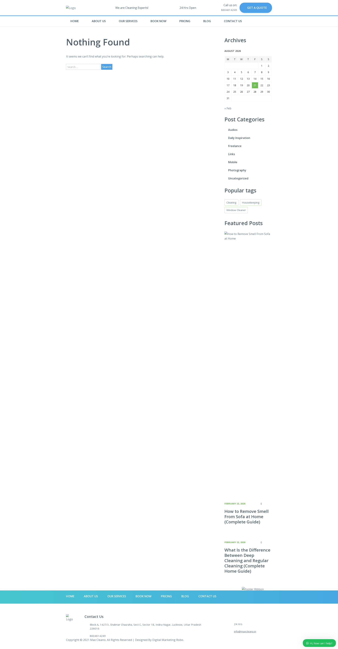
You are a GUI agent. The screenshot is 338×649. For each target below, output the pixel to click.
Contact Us (233, 21)
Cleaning (231, 202)
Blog (207, 21)
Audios (232, 130)
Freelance (235, 146)
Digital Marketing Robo (167, 640)
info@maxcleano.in (245, 631)
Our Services (128, 21)
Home (74, 21)
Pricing (184, 21)
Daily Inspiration (239, 138)
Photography (237, 170)
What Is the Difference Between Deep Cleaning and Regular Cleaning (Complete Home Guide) (247, 560)
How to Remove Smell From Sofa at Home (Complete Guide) (246, 516)
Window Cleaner (236, 210)
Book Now (158, 21)
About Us (99, 21)
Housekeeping (250, 202)
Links (231, 154)
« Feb (227, 108)
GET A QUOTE (256, 8)
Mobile (232, 162)
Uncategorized (238, 178)
